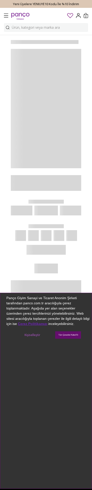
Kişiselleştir (32, 335)
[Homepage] (20, 15)
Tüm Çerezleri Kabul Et (68, 335)
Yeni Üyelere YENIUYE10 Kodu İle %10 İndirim (46, 4)
